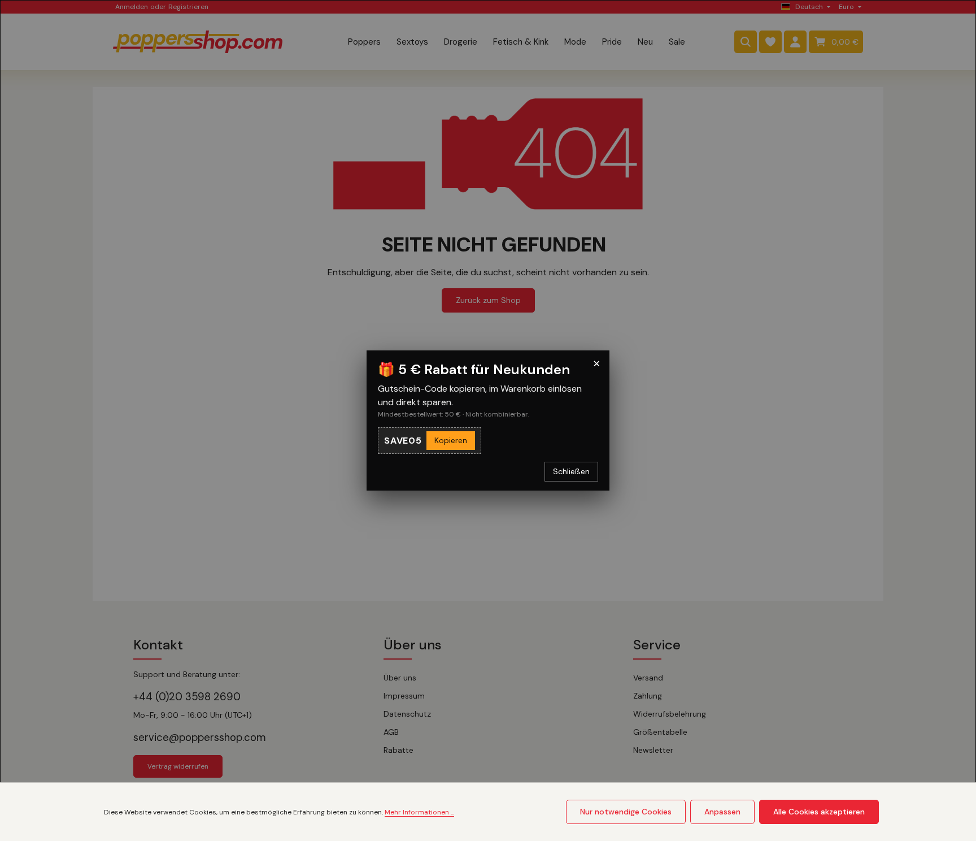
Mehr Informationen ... (419, 812)
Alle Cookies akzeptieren (819, 812)
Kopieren (450, 440)
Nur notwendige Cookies (626, 812)
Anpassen (722, 812)
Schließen (571, 471)
